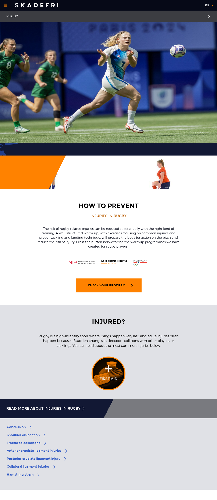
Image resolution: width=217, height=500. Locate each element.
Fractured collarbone (23, 443)
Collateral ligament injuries (28, 466)
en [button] (207, 5)
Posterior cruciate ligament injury (33, 459)
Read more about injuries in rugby (44, 408)
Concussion (16, 427)
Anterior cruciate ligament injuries (34, 451)
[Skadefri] (36, 5)
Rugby (12, 16)
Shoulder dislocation (23, 435)
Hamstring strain (20, 475)
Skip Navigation (191, 6)
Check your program (107, 285)
